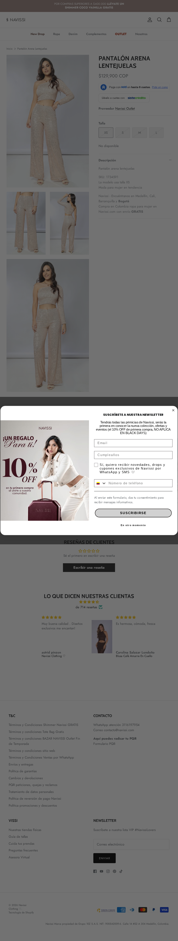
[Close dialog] (173, 410)
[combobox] (100, 483)
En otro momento (133, 525)
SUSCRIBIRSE (133, 513)
